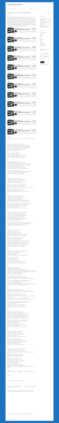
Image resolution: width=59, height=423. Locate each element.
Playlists (41, 40)
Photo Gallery (42, 39)
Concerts (41, 33)
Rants (41, 41)
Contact (36, 8)
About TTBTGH (23, 8)
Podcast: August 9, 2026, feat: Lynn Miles (45, 27)
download (8, 35)
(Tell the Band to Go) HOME (11, 8)
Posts (18, 8)
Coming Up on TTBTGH (43, 32)
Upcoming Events (30, 8)
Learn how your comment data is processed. (26, 413)
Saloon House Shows (43, 44)
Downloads (15, 380)
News (41, 38)
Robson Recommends (43, 43)
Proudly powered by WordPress (11, 419)
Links (41, 37)
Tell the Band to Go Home (15, 4)
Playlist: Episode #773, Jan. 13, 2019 (30, 386)
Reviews (41, 42)
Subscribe (42, 62)
